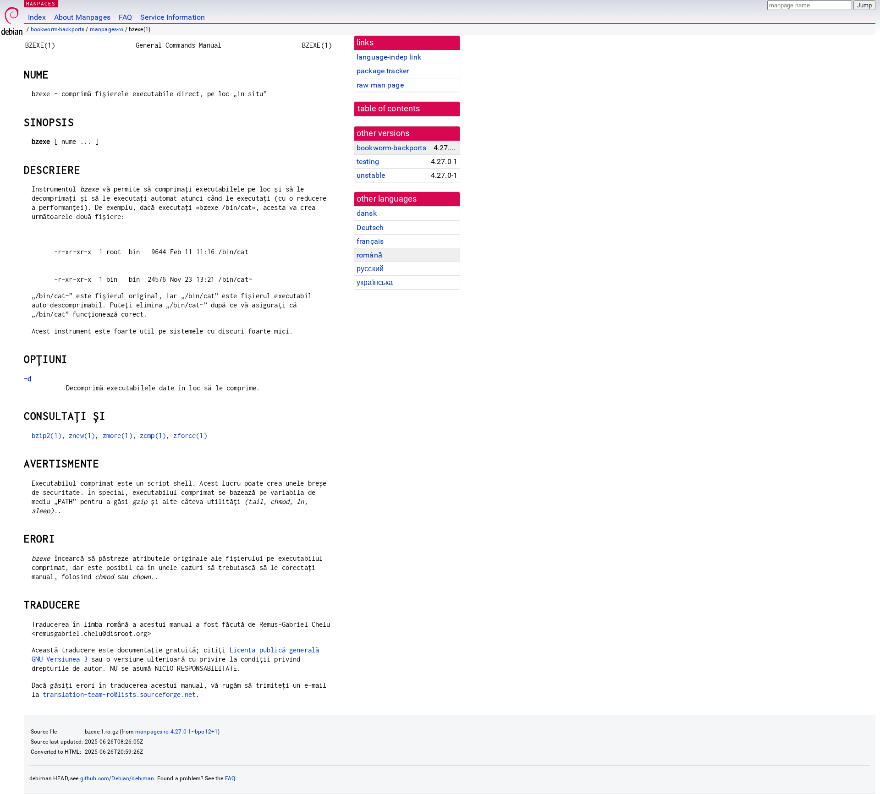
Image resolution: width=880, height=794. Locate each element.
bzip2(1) (46, 435)
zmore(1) (117, 435)
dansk (367, 213)
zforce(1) (190, 435)
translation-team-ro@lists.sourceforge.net (119, 694)
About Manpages (82, 17)
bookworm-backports (58, 29)
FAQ (125, 17)
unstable (371, 175)
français (370, 241)
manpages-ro (107, 29)
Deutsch (370, 227)
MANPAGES (40, 3)
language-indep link (389, 57)
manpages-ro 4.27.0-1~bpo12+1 (176, 731)
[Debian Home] (11, 18)
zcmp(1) (153, 435)
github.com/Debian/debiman (117, 778)
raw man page (380, 85)
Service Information (172, 17)
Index (37, 17)
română (369, 255)
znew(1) (82, 435)
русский (370, 268)
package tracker (383, 70)
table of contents (389, 108)
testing (368, 161)
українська (375, 282)
